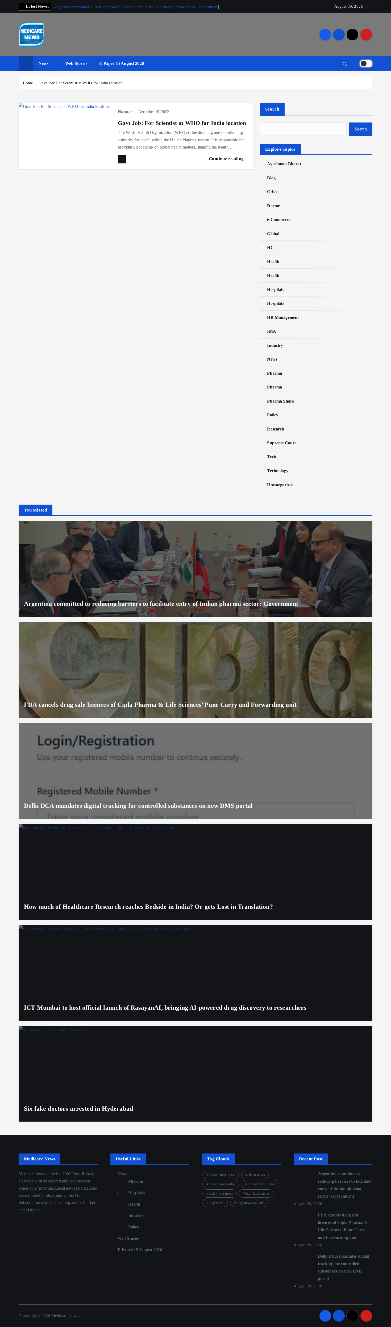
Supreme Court (281, 443)
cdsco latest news (222, 1175)
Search (272, 109)
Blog (271, 178)
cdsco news (256, 1175)
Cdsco (272, 191)
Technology (277, 470)
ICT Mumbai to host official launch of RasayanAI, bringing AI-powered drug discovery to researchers (165, 1007)
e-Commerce (278, 219)
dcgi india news (221, 1193)
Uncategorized (280, 485)
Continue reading (227, 158)
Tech (271, 457)
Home (28, 83)
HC (270, 247)
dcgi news (216, 1203)
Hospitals (275, 289)
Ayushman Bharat (284, 164)
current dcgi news (261, 1184)
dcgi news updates (250, 1203)
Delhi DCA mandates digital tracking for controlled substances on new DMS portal (138, 805)
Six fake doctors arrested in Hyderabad (78, 1108)
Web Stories (76, 63)
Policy (272, 415)
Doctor (273, 206)
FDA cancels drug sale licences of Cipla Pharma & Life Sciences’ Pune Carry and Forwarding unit (160, 704)
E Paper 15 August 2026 (121, 63)
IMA (271, 331)
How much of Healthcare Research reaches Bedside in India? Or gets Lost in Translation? (148, 906)
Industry (275, 345)
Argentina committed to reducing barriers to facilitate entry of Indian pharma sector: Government (135, 7)
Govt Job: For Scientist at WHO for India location (81, 83)
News (44, 63)
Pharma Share (280, 401)
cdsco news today (222, 1184)
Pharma (124, 112)
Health (273, 261)
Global (273, 233)
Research (275, 429)
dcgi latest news (257, 1193)
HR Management (283, 317)
